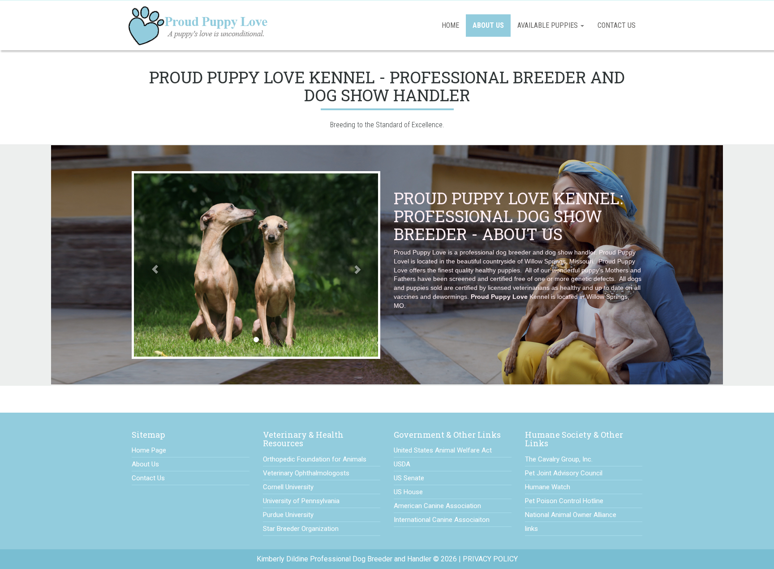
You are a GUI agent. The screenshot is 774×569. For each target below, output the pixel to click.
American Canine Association (437, 506)
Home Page (149, 450)
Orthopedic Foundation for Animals (314, 459)
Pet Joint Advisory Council (563, 473)
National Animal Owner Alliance (570, 515)
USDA (402, 464)
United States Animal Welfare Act (443, 450)
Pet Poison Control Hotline (564, 501)
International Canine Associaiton (442, 520)
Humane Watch (547, 487)
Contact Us (617, 25)
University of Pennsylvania (301, 501)
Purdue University (288, 515)
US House (408, 492)
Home (450, 25)
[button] (150, 265)
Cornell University (288, 487)
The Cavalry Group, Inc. (559, 459)
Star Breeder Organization (301, 529)
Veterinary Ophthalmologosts (306, 473)
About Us (488, 25)
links (531, 529)
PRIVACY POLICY (490, 559)
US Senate (409, 478)
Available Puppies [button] (548, 25)
